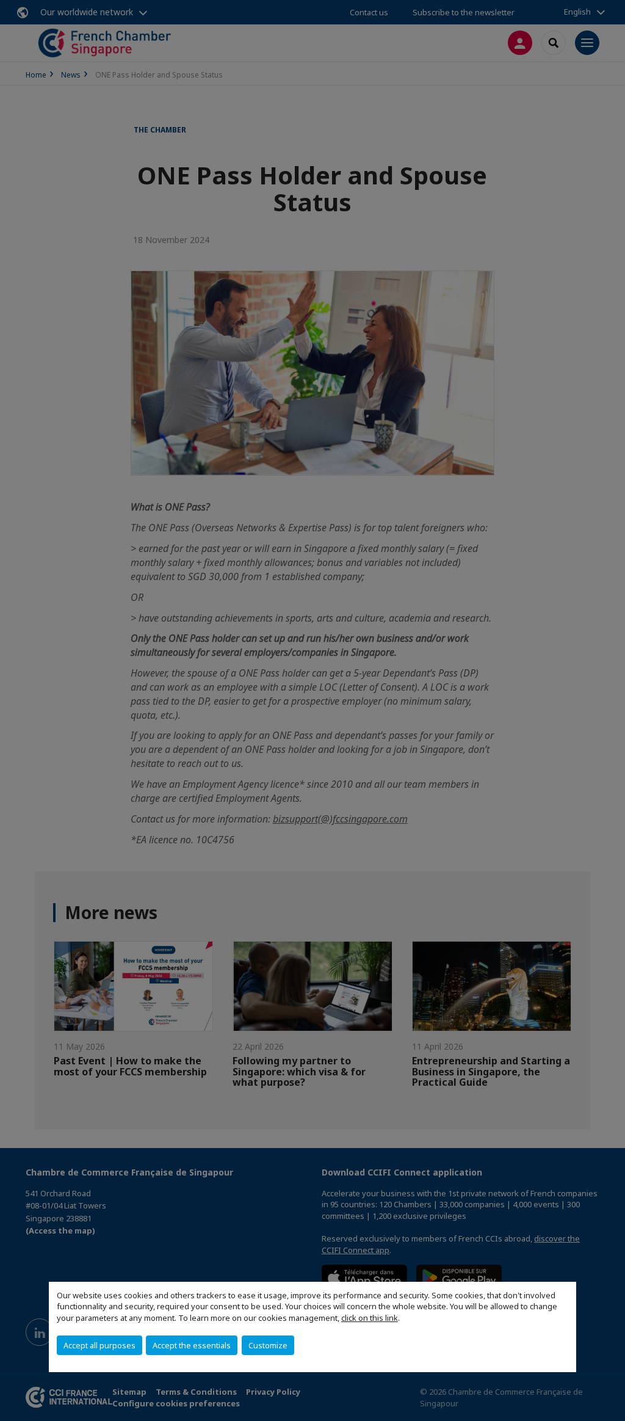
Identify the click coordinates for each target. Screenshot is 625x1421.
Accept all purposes (99, 1345)
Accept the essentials (192, 1345)
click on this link (369, 1317)
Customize (267, 1345)
